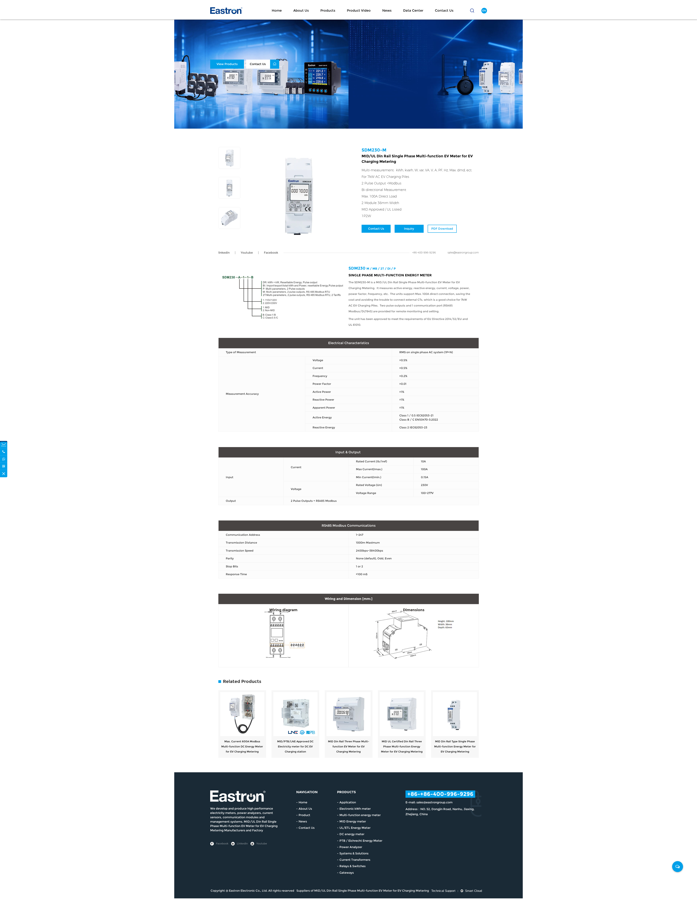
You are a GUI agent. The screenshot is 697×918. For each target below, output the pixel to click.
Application (347, 802)
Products (327, 11)
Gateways (346, 872)
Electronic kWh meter (355, 808)
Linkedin (242, 843)
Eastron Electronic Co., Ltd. (248, 890)
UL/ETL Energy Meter (354, 828)
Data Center (413, 11)
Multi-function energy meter (360, 815)
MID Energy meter (352, 821)
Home (277, 11)
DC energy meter (351, 834)
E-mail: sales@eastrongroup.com (429, 802)
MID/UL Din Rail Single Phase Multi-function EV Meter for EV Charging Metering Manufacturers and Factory (244, 826)
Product (304, 815)
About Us (301, 11)
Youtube (247, 252)
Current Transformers (354, 859)
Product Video (359, 11)
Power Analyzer (350, 847)
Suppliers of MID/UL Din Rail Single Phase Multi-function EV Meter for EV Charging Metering (362, 890)
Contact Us (444, 11)
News (387, 11)
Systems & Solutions (353, 853)
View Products (227, 64)
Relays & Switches (352, 866)
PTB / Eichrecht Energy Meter (360, 840)
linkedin (224, 252)
